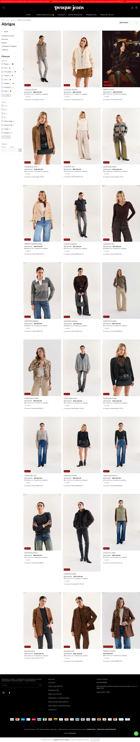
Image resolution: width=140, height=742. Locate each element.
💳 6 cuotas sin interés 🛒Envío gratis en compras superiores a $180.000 (69, 1)
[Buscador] (4, 8)
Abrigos (13, 20)
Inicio (3, 20)
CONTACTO (52, 710)
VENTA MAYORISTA (75, 15)
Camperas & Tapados (9, 46)
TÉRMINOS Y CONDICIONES (58, 698)
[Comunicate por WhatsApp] (136, 733)
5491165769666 (102, 682)
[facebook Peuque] (9, 693)
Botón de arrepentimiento (106, 729)
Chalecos (5, 50)
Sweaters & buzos (8, 36)
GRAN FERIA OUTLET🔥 (45, 15)
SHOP (28, 15)
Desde (4, 147)
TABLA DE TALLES (107, 15)
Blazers (4, 43)
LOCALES (61, 15)
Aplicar (20, 150)
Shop (7, 20)
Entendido (95, 739)
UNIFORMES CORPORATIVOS (59, 706)
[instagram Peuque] (4, 693)
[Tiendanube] (70, 733)
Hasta (12, 147)
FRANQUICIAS (91, 15)
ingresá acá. (91, 729)
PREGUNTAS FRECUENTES (58, 702)
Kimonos (5, 39)
